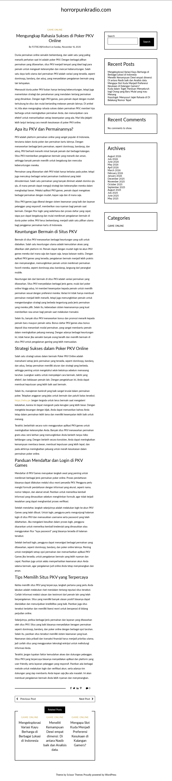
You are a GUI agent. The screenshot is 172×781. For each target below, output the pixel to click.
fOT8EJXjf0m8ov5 (41, 47)
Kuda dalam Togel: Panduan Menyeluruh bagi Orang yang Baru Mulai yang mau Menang (128, 92)
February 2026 (115, 173)
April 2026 (113, 167)
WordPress (110, 775)
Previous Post (28, 699)
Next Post (84, 699)
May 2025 (113, 199)
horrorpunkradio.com (86, 10)
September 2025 (116, 187)
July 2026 (113, 159)
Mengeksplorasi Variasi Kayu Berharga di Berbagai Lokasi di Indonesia (30, 732)
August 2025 (114, 190)
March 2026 (114, 170)
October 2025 (115, 184)
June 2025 (113, 196)
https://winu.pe (22, 400)
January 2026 (115, 176)
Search (111, 36)
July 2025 (113, 193)
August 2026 (114, 156)
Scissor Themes (75, 775)
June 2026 (113, 162)
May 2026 (113, 165)
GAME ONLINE (54, 30)
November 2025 (116, 182)
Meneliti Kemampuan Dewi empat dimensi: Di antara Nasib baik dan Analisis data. (55, 736)
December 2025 (116, 179)
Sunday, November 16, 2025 (67, 47)
